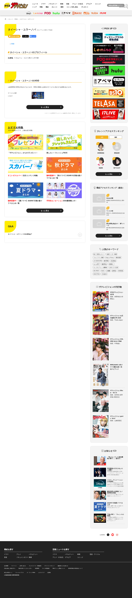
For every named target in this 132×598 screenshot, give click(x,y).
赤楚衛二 (111, 264)
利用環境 (37, 568)
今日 (102, 137)
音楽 (67, 3)
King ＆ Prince (109, 257)
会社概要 (6, 565)
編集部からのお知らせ (63, 565)
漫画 (62, 7)
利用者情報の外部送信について (75, 568)
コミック (98, 3)
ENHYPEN (97, 274)
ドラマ (43, 3)
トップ (34, 7)
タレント (54, 7)
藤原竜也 (104, 264)
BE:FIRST (96, 270)
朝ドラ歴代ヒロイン (99, 254)
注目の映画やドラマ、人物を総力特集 (20, 130)
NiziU (102, 270)
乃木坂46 (104, 274)
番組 (47, 7)
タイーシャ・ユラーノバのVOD (24, 80)
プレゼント (84, 7)
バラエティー (53, 3)
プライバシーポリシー (49, 565)
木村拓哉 (120, 270)
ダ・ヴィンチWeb (31, 572)
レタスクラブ (41, 572)
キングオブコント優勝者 (100, 267)
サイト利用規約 (46, 568)
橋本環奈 (106, 260)
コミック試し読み (72, 7)
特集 (41, 7)
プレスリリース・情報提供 (35, 565)
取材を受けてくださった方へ (25, 568)
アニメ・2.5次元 (77, 3)
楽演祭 (49, 572)
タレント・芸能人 (13, 19)
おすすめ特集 (15, 127)
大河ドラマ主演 (113, 267)
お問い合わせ (23, 565)
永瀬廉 (108, 270)
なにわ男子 (97, 264)
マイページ (13, 565)
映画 (61, 3)
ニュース (35, 3)
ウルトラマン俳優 (98, 257)
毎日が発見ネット (8, 572)
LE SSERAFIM (98, 260)
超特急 (114, 270)
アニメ (18, 554)
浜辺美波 (113, 260)
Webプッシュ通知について (59, 568)
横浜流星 (118, 257)
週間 (115, 137)
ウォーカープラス (19, 572)
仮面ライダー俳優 (112, 254)
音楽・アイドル (95, 554)
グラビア (89, 3)
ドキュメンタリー (22, 557)
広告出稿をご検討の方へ (9, 568)
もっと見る (45, 107)
